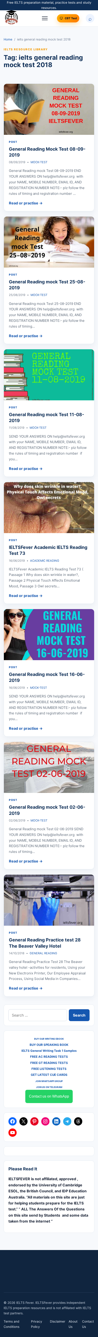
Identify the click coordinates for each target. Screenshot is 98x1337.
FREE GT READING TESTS (49, 1063)
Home (8, 39)
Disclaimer (57, 1321)
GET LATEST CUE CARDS (49, 1075)
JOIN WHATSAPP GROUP (49, 1081)
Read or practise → (26, 203)
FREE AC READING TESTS (49, 1056)
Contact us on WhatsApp (49, 1096)
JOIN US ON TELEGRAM (49, 1087)
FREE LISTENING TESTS (49, 1069)
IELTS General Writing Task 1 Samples (49, 1050)
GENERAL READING (43, 953)
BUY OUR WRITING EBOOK (49, 1038)
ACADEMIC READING (44, 560)
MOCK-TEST (39, 162)
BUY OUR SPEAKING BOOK (49, 1045)
